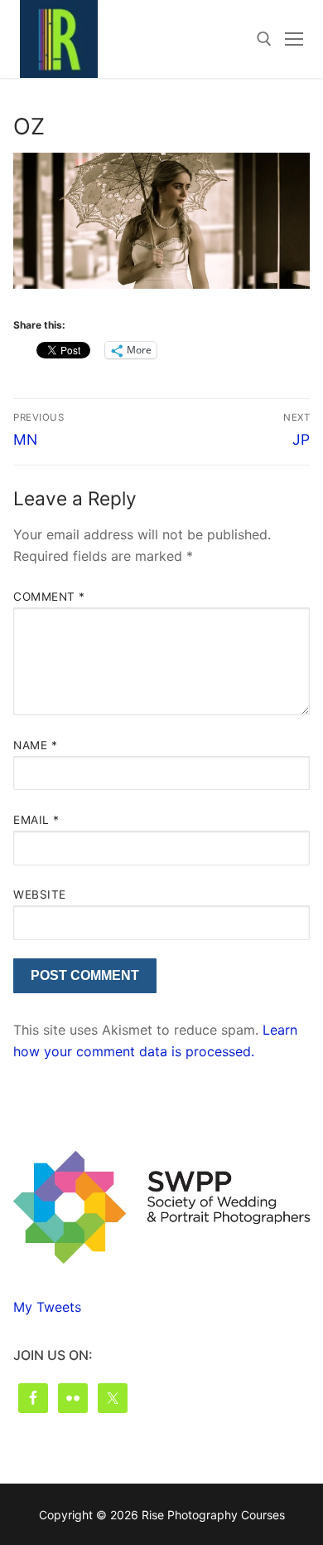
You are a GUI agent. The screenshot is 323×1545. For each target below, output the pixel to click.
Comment (49, 596)
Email (36, 819)
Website (39, 894)
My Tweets (47, 1307)
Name (35, 745)
